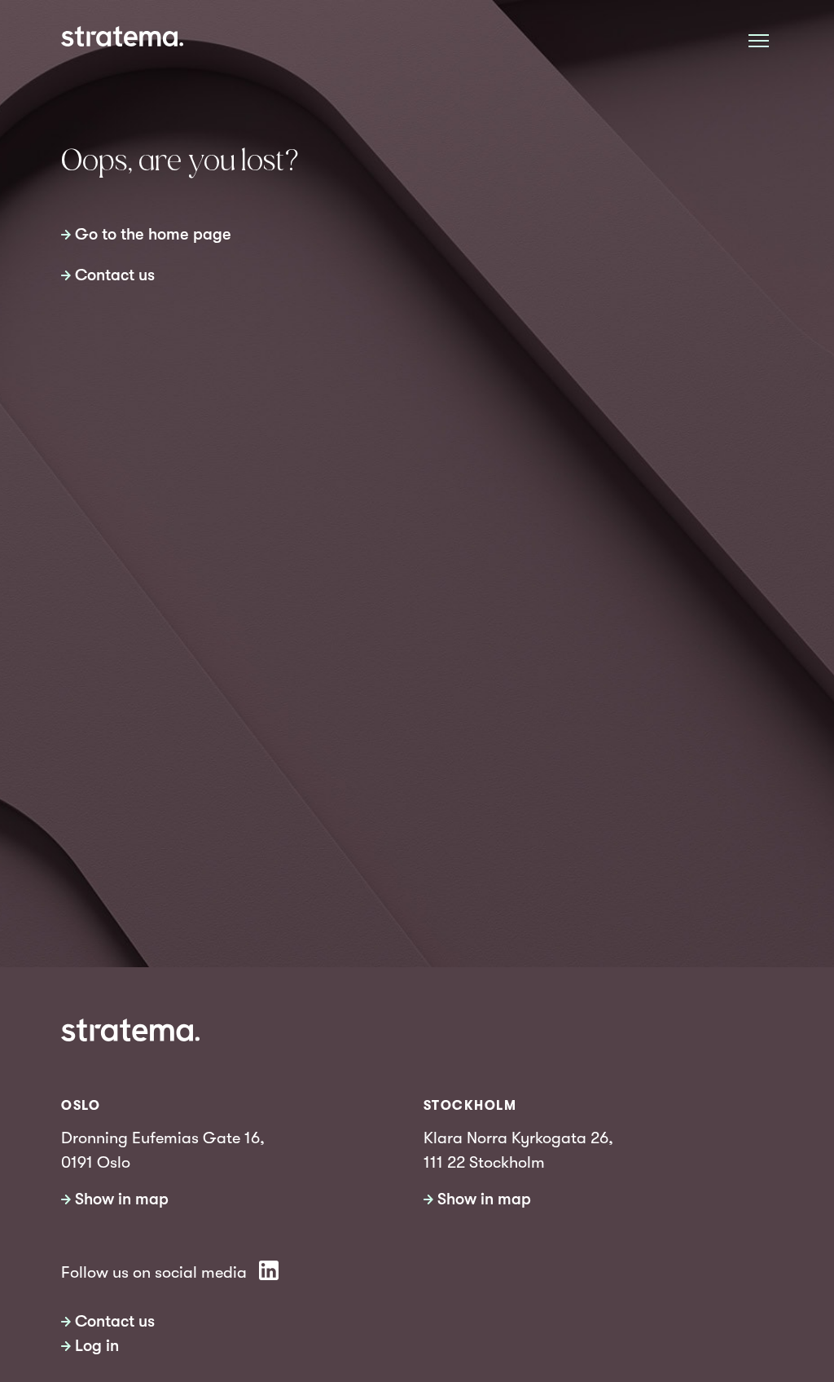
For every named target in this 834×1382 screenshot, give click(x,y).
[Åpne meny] (758, 40)
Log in (97, 1345)
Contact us (115, 275)
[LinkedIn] (269, 1270)
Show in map (122, 1199)
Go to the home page (153, 234)
